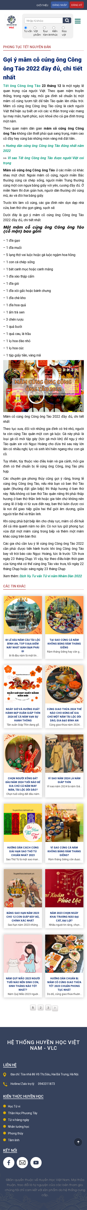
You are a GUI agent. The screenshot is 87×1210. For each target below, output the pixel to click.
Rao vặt (64, 32)
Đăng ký (76, 4)
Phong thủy (15, 1133)
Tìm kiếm (67, 20)
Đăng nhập (60, 4)
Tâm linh (13, 1140)
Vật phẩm (37, 32)
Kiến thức (55, 32)
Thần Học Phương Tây (22, 1113)
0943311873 (46, 1083)
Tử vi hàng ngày (18, 1120)
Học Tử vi (14, 1106)
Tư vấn (28, 31)
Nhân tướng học (18, 1126)
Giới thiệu (42, 5)
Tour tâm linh (47, 32)
